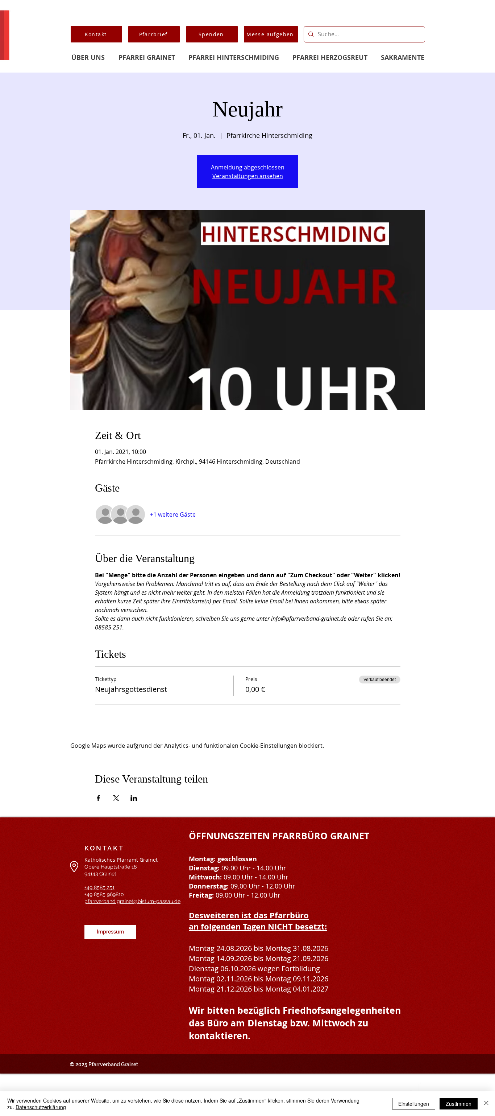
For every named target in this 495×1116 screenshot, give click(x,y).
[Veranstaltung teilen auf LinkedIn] (133, 798)
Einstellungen (413, 1103)
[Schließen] (486, 1103)
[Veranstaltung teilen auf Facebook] (98, 798)
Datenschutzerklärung (41, 1107)
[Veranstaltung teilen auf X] (116, 798)
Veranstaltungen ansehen (247, 176)
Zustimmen (458, 1103)
